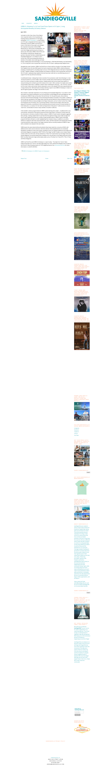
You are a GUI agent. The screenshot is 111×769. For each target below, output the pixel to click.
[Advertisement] (82, 373)
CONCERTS (29, 23)
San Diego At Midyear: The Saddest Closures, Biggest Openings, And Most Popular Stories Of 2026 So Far (81, 94)
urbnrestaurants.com (60, 145)
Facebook (76, 430)
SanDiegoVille (55, 757)
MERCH (36, 23)
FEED (23, 23)
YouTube (76, 435)
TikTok (76, 433)
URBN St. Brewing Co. (31, 40)
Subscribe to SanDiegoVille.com (79, 709)
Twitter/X (76, 431)
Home (46, 158)
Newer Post (23, 158)
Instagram (76, 428)
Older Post (69, 158)
